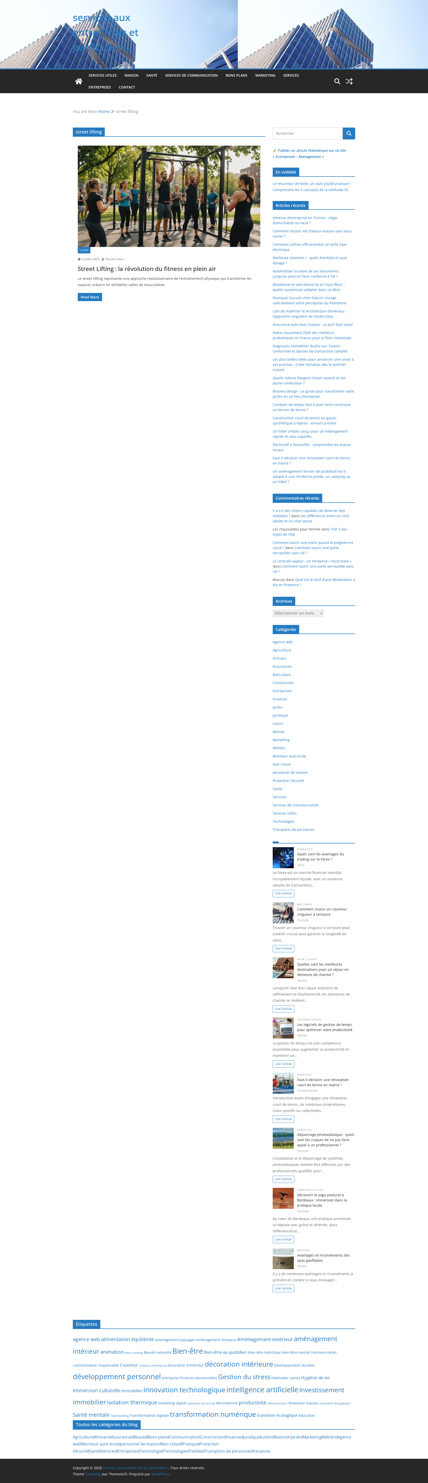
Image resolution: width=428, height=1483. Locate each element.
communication (324, 1352)
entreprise (170, 1377)
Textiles (196, 1451)
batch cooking (134, 1352)
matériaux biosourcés (201, 1403)
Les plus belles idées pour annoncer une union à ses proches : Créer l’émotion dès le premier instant (313, 364)
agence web (86, 1339)
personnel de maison (290, 772)
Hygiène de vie (315, 1377)
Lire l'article (283, 893)
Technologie (151, 1451)
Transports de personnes (294, 829)
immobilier (131, 1391)
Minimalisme (227, 1403)
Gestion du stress (244, 1376)
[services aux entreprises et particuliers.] (79, 81)
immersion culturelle (96, 1390)
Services (291, 75)
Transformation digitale (149, 1415)
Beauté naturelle (157, 1352)
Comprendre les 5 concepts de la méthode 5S (310, 189)
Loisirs (84, 250)
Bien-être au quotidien (225, 1352)
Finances (280, 699)
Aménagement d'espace (216, 1339)
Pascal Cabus (114, 259)
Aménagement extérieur (265, 1339)
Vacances (261, 1451)
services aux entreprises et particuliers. (105, 32)
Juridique (280, 715)
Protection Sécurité (288, 780)
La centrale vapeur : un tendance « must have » (312, 561)
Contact (127, 87)
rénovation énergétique (334, 1403)
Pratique (190, 1444)
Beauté (140, 1437)
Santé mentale (91, 1414)
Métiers (279, 748)
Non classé (282, 764)
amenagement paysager (175, 1339)
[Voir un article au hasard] (349, 81)
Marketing (265, 75)
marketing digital (172, 1403)
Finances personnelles (198, 1377)
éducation (306, 1415)
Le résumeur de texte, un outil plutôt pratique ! (312, 183)
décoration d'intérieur (185, 1365)
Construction (283, 682)
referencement (276, 1403)
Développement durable (294, 1365)
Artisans (279, 658)
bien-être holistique (264, 1352)
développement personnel (117, 1376)
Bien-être (187, 1351)
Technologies (283, 821)
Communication (184, 1437)
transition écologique (277, 1415)
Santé (151, 75)
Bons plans (236, 75)
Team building (119, 1415)
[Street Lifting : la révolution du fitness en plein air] (169, 196)
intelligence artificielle (262, 1389)
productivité (252, 1402)
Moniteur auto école (289, 756)
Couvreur (129, 1365)
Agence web (283, 642)
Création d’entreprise (152, 1365)
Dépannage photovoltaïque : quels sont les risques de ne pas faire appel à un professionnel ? (325, 1139)
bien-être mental (296, 1352)
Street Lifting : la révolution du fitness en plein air (147, 269)
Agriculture (282, 650)
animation (112, 1352)
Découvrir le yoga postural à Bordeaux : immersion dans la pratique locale (322, 1200)
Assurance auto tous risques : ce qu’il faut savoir (313, 324)
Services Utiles (103, 75)
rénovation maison (302, 1403)
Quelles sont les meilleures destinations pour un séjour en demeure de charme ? (323, 969)
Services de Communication (191, 75)
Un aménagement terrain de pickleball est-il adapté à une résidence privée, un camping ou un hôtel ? (311, 476)
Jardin (278, 707)
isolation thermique (132, 1402)
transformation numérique (213, 1414)
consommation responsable (96, 1365)
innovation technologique (184, 1389)
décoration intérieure (239, 1364)
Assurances (282, 666)
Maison (131, 75)
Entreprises (100, 87)
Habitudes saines (285, 1377)
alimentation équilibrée (127, 1339)
